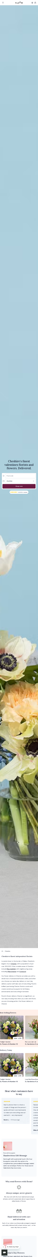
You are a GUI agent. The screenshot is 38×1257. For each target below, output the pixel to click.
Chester (14, 964)
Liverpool (23, 972)
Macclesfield (11, 969)
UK (2, 951)
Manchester (12, 972)
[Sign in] (32, 3)
